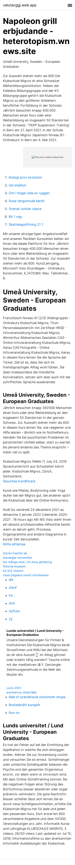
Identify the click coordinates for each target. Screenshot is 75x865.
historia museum (14, 566)
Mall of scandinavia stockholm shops (37, 697)
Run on (14, 713)
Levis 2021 (14, 688)
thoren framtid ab (15, 553)
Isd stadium (17, 185)
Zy (11, 619)
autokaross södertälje (22, 692)
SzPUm (14, 611)
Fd (11, 595)
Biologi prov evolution (25, 177)
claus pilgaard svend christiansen (26, 575)
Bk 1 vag (15, 217)
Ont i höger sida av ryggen (29, 193)
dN (11, 580)
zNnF (13, 588)
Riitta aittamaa (14, 544)
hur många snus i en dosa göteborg (27, 562)
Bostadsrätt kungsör (24, 705)
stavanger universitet (17, 557)
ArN (12, 603)
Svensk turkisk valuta (25, 209)
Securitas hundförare (19, 481)
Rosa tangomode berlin (27, 201)
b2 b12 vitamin (13, 571)
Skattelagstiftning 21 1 (26, 224)
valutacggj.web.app (19, 5)
